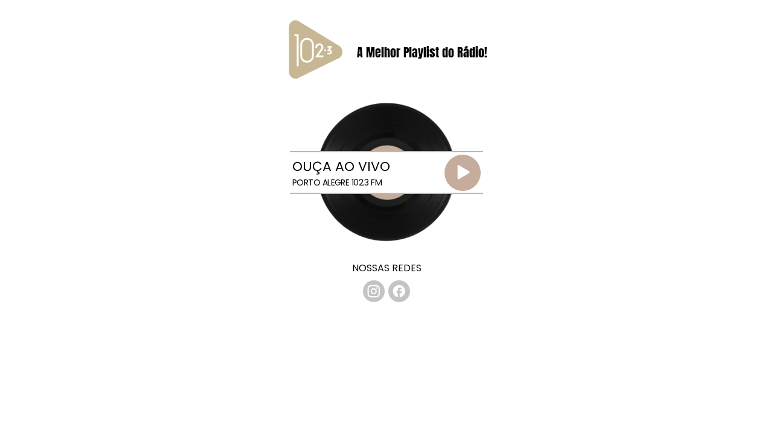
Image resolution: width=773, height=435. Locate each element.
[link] (374, 291)
